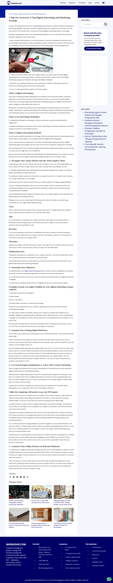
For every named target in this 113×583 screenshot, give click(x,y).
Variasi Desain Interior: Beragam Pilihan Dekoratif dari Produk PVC (40, 525)
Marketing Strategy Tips (39, 14)
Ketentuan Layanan (98, 566)
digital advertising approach (34, 271)
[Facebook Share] (13, 477)
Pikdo (43, 80)
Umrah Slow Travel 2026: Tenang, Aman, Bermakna (40, 502)
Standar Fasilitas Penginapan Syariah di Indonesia (95, 131)
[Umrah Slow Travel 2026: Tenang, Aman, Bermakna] (41, 492)
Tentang (63, 3)
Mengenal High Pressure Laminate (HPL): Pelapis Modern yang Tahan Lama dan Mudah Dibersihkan (63, 503)
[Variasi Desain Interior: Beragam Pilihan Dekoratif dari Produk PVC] (41, 514)
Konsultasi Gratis (94, 48)
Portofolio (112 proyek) (99, 551)
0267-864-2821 (44, 564)
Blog (90, 3)
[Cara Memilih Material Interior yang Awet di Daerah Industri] (19, 514)
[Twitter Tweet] (10, 477)
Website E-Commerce (73, 564)
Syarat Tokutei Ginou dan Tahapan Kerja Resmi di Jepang (96, 139)
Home (10, 14)
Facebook (48, 80)
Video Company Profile (73, 557)
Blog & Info (96, 555)
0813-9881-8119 (44, 561)
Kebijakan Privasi (98, 562)
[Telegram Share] (17, 477)
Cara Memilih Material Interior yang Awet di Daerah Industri (19, 525)
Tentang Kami (97, 547)
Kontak (97, 3)
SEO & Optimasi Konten (73, 568)
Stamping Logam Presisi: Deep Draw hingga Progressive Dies (96, 115)
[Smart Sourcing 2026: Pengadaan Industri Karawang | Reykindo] (19, 492)
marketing (37, 26)
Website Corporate (72, 561)
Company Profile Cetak (73, 553)
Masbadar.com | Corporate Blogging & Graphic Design (56, 580)
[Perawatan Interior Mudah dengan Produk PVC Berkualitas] (64, 514)
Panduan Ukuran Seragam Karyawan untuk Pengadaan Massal (96, 123)
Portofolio (82, 3)
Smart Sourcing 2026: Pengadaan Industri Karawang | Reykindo (16, 503)
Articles (15, 14)
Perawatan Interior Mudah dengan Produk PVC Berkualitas (63, 525)
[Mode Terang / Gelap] (103, 3)
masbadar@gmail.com (46, 568)
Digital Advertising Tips (25, 14)
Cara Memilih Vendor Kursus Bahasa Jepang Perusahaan (95, 147)
